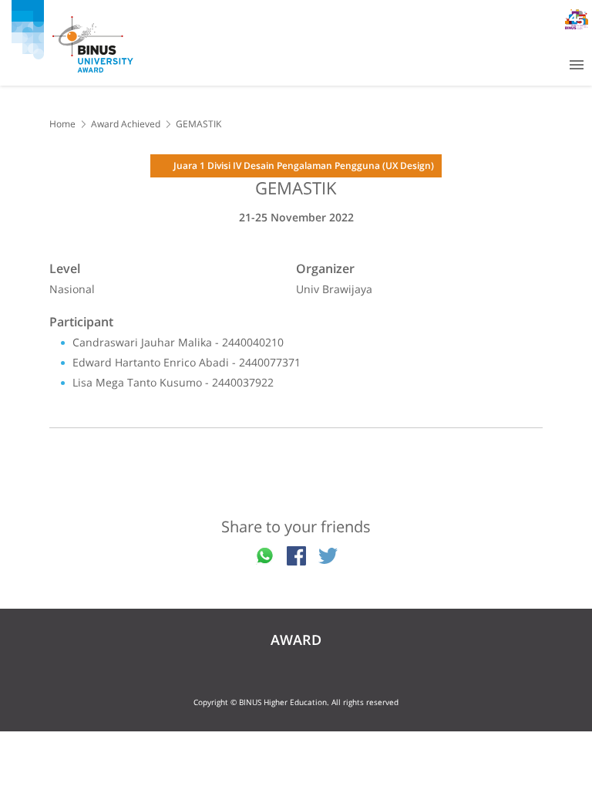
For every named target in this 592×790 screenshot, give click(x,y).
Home (62, 123)
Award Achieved (125, 123)
